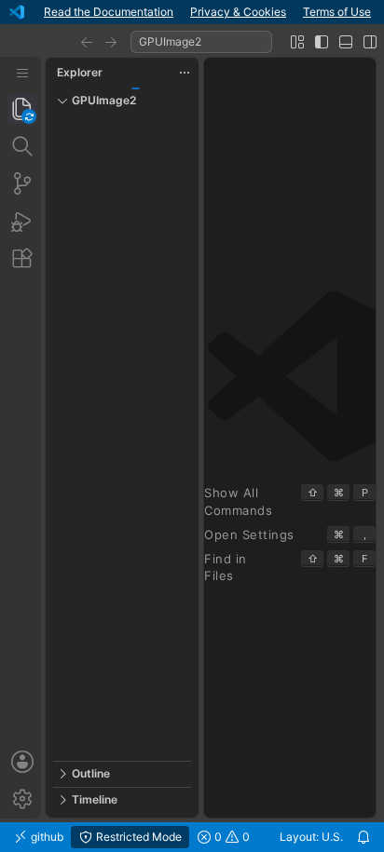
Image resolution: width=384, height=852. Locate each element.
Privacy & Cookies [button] (238, 12)
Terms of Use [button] (337, 12)
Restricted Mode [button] (137, 837)
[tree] (122, 437)
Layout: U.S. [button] (311, 837)
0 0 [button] (231, 837)
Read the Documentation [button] (108, 12)
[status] (192, 837)
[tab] (22, 109)
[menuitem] (22, 73)
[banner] (192, 12)
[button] (86, 42)
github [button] (45, 837)
